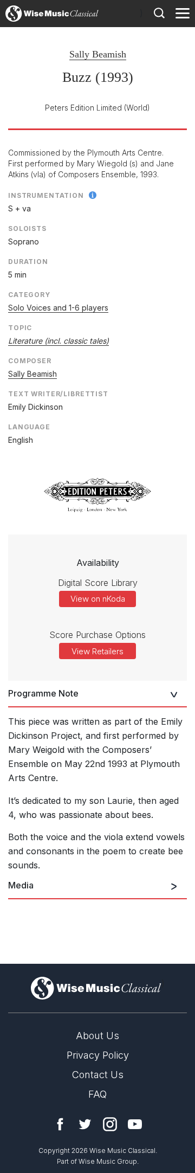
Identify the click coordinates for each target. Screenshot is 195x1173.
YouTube (135, 1124)
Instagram (110, 1124)
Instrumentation (46, 195)
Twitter (85, 1124)
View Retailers (97, 651)
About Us (97, 1035)
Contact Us (97, 1074)
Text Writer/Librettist (58, 394)
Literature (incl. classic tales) (58, 340)
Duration (28, 261)
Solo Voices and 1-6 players (58, 307)
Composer (29, 361)
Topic (20, 328)
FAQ (97, 1094)
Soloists (27, 228)
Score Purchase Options (97, 634)
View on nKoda (97, 599)
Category (29, 295)
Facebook (60, 1124)
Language (29, 427)
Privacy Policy (98, 1055)
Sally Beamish (97, 54)
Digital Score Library (98, 582)
